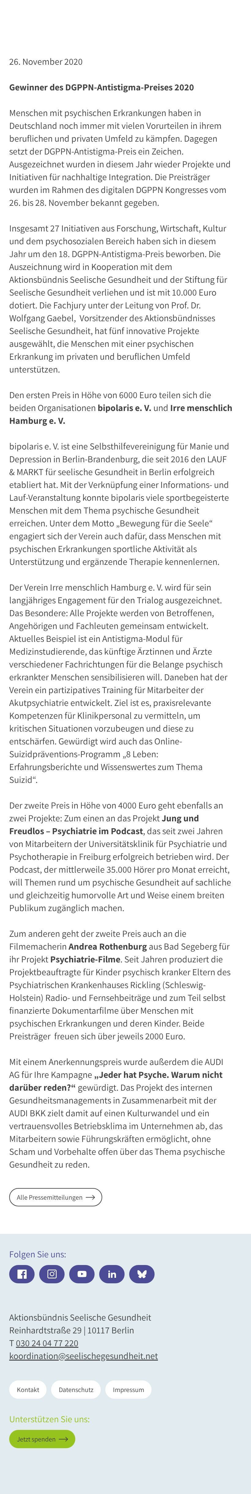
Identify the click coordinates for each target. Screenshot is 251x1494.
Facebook (22, 1274)
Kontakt (28, 1389)
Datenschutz (76, 1389)
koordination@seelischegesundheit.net (83, 1356)
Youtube (82, 1274)
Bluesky (142, 1274)
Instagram (52, 1274)
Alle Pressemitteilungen (50, 1197)
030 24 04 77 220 (47, 1343)
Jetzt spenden (202, 1457)
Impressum (128, 1389)
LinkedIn (112, 1274)
